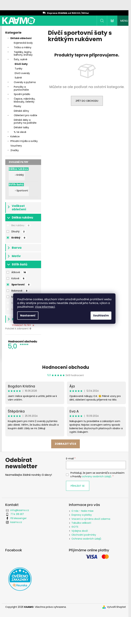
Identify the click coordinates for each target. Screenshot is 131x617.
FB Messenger (18, 518)
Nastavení (27, 315)
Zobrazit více (65, 444)
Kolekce (15, 136)
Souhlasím (101, 315)
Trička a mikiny (22, 47)
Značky (14, 150)
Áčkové (18, 272)
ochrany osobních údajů (96, 476)
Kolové (17, 278)
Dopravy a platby (81, 515)
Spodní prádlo (22, 94)
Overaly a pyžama (25, 82)
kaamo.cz (16, 522)
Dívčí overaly (22, 73)
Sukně (18, 77)
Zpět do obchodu (87, 101)
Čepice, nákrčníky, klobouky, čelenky (24, 100)
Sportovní (22, 190)
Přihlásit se (78, 486)
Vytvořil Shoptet (116, 607)
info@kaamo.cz (19, 510)
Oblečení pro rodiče (25, 115)
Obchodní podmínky (83, 534)
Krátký (20, 175)
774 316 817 (17, 514)
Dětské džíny (21, 111)
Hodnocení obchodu (65, 367)
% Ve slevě (20, 132)
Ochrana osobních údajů (86, 538)
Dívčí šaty (21, 64)
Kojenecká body (23, 43)
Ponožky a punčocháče (21, 88)
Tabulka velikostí (81, 523)
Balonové (19, 290)
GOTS (74, 526)
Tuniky (18, 68)
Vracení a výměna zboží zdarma (90, 519)
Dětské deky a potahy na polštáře (25, 121)
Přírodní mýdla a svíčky (24, 141)
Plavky (17, 106)
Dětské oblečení (21, 38)
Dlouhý (18, 231)
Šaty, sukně (20, 59)
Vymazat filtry (21, 325)
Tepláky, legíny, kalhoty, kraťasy (23, 53)
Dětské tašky (21, 127)
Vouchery (16, 145)
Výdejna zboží (79, 531)
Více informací (45, 307)
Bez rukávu (20, 225)
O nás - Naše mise (82, 511)
